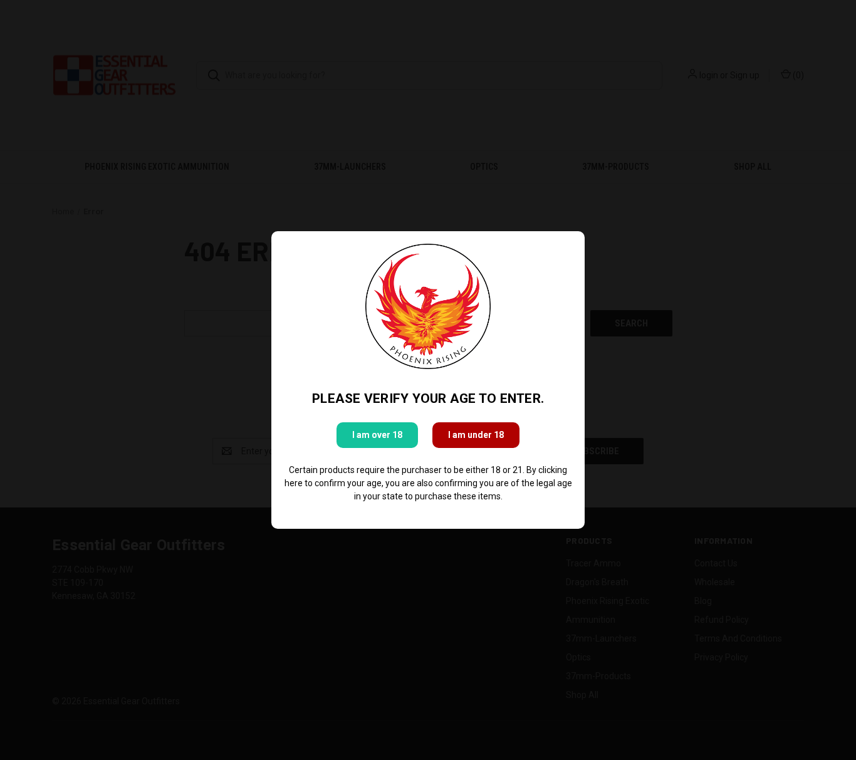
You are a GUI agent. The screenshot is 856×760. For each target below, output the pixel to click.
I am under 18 (476, 435)
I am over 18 (377, 435)
